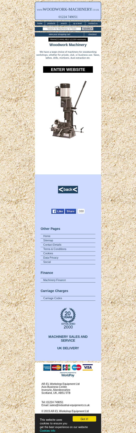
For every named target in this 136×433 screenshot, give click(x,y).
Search (64, 23)
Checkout (92, 34)
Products (51, 23)
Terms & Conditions (54, 249)
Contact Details (52, 244)
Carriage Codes (52, 298)
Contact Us (93, 23)
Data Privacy (50, 257)
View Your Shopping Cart (59, 34)
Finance (47, 273)
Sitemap (48, 240)
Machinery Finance (54, 280)
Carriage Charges (54, 291)
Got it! (84, 419)
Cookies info (47, 430)
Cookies (48, 253)
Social (47, 262)
